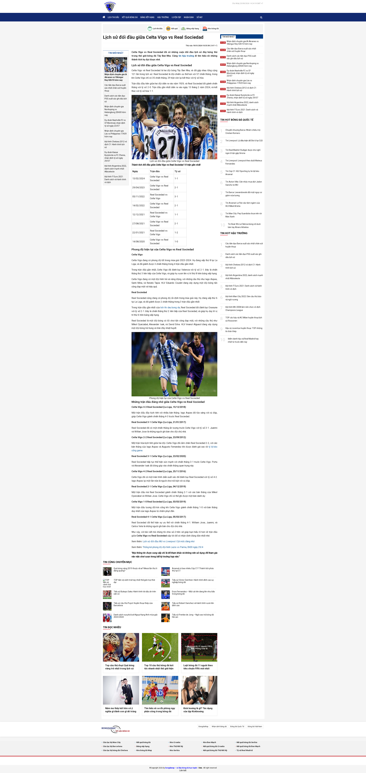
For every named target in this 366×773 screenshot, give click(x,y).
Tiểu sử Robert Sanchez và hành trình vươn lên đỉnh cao (193, 604)
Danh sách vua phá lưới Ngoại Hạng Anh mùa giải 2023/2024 (135, 616)
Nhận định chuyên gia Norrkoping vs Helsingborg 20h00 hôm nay (115, 110)
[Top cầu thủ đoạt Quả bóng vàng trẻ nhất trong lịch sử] (121, 647)
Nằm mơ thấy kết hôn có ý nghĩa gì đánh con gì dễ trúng (120, 710)
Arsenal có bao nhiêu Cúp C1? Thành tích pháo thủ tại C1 (193, 569)
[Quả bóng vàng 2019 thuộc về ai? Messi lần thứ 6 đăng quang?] (107, 571)
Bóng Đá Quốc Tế (237, 727)
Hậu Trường (163, 17)
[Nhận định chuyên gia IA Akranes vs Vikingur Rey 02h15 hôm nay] (116, 64)
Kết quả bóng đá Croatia (213, 746)
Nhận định (189, 17)
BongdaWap (203, 727)
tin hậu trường (186, 55)
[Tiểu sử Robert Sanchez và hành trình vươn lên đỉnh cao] (165, 606)
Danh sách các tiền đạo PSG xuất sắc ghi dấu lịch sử (116, 99)
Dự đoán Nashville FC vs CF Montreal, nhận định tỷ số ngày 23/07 (115, 123)
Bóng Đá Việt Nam (255, 727)
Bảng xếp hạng (147, 17)
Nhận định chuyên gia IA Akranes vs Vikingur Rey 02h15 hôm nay (116, 77)
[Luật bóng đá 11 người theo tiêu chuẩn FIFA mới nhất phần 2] (199, 647)
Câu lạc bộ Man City (112, 742)
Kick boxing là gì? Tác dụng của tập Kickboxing (197, 710)
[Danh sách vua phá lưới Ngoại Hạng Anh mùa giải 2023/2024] (107, 618)
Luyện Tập (176, 17)
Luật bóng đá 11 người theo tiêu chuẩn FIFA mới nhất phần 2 (198, 667)
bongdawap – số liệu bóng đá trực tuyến (181, 768)
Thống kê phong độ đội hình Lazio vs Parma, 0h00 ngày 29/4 (173, 547)
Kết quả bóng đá (130, 17)
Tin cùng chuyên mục (117, 562)
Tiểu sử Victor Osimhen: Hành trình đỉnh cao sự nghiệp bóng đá (193, 581)
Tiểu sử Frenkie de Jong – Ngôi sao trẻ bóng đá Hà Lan (193, 616)
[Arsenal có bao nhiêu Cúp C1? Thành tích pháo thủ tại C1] (165, 571)
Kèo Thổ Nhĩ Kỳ (176, 746)
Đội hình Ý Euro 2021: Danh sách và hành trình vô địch (115, 179)
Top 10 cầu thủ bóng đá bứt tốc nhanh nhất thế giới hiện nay (158, 667)
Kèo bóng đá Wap (144, 750)
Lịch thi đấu (113, 17)
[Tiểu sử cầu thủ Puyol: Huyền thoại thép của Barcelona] (107, 606)
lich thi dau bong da (170, 307)
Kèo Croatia (175, 742)
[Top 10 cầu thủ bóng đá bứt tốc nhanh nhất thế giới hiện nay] (160, 647)
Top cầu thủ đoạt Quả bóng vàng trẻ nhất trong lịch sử (119, 667)
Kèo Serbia (175, 750)
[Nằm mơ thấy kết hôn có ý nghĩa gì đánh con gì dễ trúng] (121, 690)
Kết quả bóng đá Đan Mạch (248, 746)
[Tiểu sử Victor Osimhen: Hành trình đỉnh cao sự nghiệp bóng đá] (165, 583)
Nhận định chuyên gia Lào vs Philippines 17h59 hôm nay (116, 134)
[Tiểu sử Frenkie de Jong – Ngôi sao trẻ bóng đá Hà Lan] (165, 618)
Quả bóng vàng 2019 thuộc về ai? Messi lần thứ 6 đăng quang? (135, 569)
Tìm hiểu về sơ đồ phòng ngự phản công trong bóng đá (159, 710)
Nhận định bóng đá (219, 727)
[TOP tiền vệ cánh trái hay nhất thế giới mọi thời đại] (107, 583)
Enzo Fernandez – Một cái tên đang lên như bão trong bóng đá (193, 592)
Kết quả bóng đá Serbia (247, 742)
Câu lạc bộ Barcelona (112, 746)
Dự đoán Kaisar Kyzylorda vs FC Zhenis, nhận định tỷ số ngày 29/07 (115, 156)
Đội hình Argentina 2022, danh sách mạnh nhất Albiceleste (116, 169)
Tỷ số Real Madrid (245, 750)
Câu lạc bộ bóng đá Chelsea (115, 750)
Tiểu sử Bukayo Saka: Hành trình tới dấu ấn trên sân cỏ (135, 592)
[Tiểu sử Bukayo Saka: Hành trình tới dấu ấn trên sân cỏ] (107, 594)
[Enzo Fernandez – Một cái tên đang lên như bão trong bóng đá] (165, 594)
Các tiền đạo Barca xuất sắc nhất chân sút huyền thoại (115, 88)
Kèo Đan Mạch (209, 742)
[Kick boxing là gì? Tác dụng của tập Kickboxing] (199, 690)
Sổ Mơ (199, 17)
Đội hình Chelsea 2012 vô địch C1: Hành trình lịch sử (116, 144)
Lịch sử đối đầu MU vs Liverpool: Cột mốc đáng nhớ (168, 541)
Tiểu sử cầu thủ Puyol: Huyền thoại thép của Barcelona (133, 604)
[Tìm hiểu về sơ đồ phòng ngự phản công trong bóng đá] (160, 690)
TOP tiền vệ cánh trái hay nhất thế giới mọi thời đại (134, 581)
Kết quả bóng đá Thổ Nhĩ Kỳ (215, 750)
